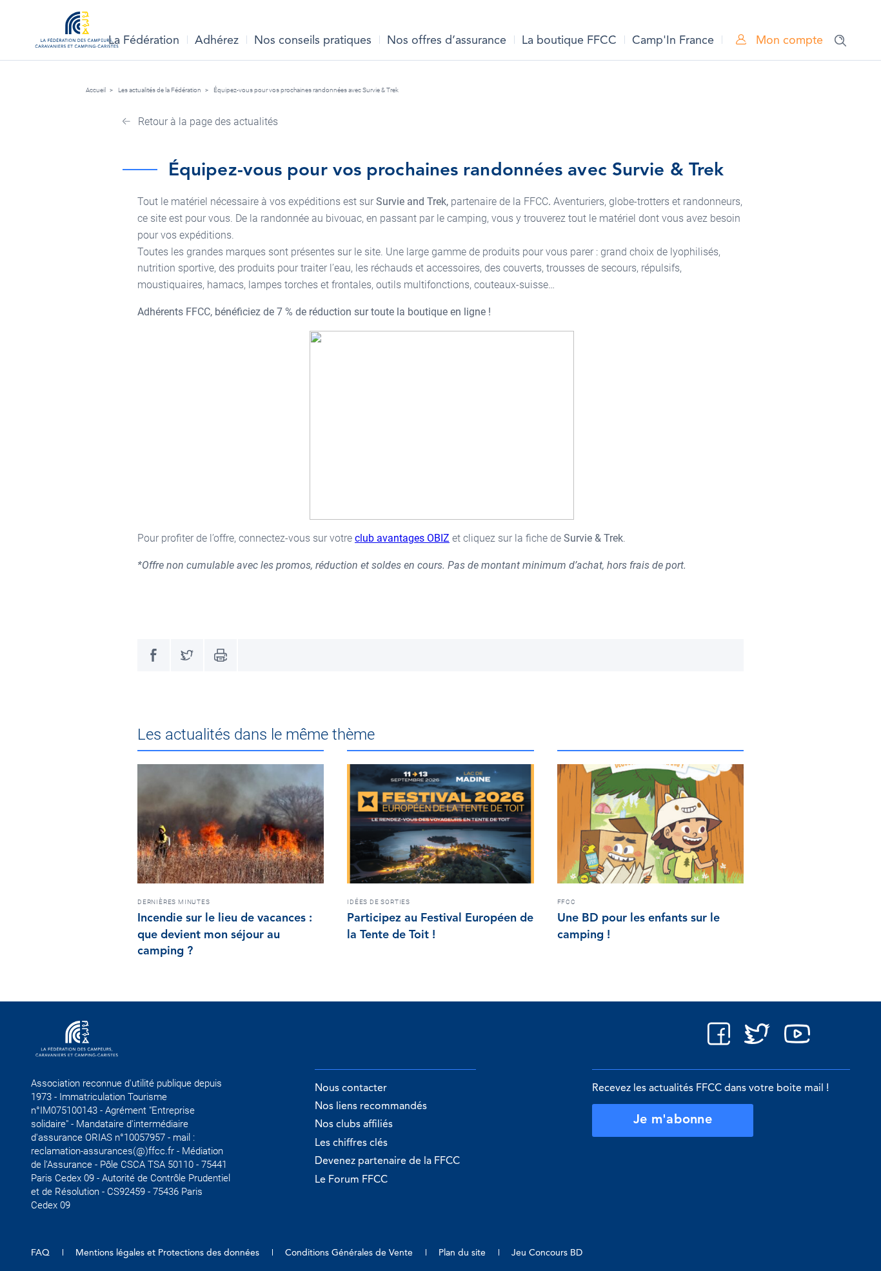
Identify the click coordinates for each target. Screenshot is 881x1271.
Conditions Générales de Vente (349, 1252)
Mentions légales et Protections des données (167, 1252)
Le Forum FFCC (351, 1180)
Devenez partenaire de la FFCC (387, 1161)
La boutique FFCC (569, 40)
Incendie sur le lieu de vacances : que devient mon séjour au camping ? (224, 935)
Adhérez (217, 40)
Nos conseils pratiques (312, 40)
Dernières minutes (173, 901)
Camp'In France (673, 40)
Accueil (96, 90)
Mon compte (788, 40)
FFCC (566, 901)
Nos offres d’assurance (446, 40)
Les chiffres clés (351, 1143)
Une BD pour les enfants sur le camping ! (638, 926)
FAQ (40, 1252)
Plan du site (462, 1252)
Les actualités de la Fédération (159, 90)
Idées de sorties (378, 901)
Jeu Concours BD (546, 1252)
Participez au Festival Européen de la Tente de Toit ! (440, 926)
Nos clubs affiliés (354, 1124)
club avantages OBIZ (402, 538)
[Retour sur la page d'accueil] (77, 32)
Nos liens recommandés (371, 1106)
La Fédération (143, 40)
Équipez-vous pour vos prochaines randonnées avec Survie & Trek (306, 90)
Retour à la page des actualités (206, 121)
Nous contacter (351, 1088)
